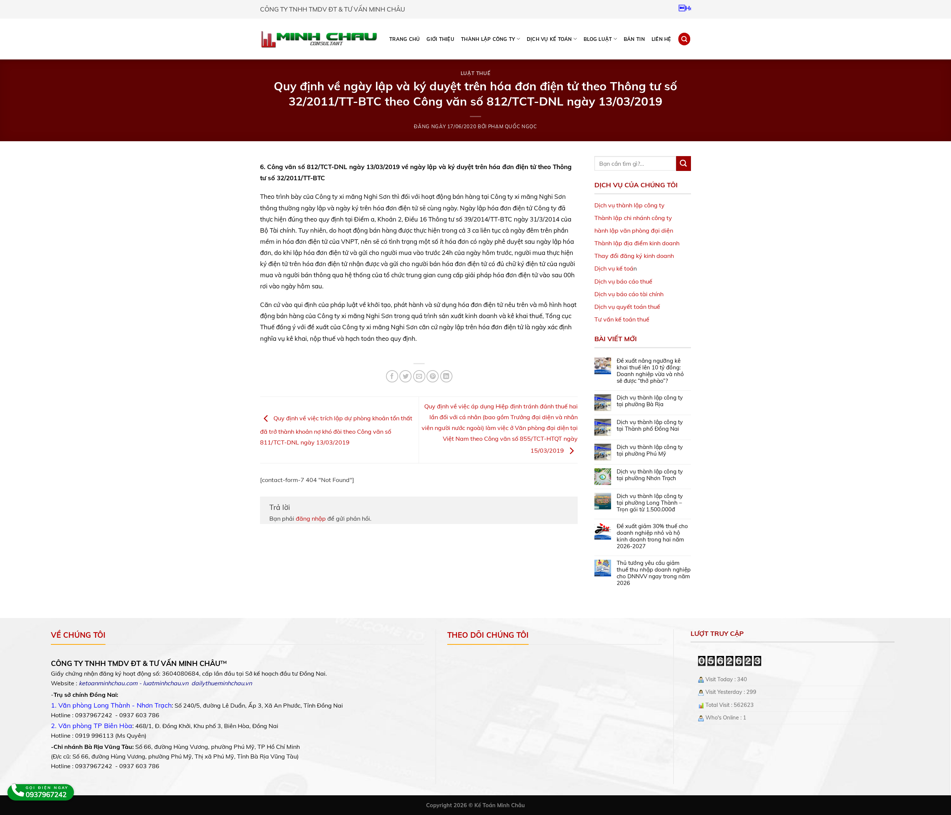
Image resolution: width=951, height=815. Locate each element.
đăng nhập (311, 518)
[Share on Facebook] (392, 376)
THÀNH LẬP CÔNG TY (488, 39)
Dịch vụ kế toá (613, 268)
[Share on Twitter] (405, 376)
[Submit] (683, 163)
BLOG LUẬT (598, 39)
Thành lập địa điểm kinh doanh (636, 243)
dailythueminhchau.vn (221, 683)
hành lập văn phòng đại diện (633, 230)
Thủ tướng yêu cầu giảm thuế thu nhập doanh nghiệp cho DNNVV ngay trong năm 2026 (654, 573)
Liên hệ (661, 39)
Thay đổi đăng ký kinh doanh (634, 255)
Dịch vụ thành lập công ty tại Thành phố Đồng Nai (650, 425)
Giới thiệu (440, 39)
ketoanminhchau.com (108, 683)
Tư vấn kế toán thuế (621, 319)
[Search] (684, 39)
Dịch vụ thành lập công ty (629, 205)
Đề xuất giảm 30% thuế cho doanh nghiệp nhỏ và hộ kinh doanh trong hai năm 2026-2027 (652, 536)
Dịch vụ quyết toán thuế (627, 306)
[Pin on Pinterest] (432, 376)
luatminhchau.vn (165, 683)
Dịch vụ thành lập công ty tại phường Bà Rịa (650, 401)
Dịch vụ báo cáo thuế (623, 281)
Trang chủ (404, 39)
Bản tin (634, 39)
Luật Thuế (476, 73)
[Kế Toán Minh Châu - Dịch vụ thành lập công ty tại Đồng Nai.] (319, 39)
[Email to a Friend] (419, 376)
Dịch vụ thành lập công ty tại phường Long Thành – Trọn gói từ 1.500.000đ (650, 503)
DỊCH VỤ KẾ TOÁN (549, 39)
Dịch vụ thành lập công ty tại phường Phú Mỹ (650, 450)
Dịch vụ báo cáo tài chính (628, 294)
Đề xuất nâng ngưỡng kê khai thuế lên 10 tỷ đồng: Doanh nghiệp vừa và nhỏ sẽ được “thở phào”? (650, 371)
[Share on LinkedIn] (446, 376)
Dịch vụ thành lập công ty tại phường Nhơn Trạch (650, 475)
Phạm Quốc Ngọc (512, 126)
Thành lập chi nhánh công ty (633, 217)
